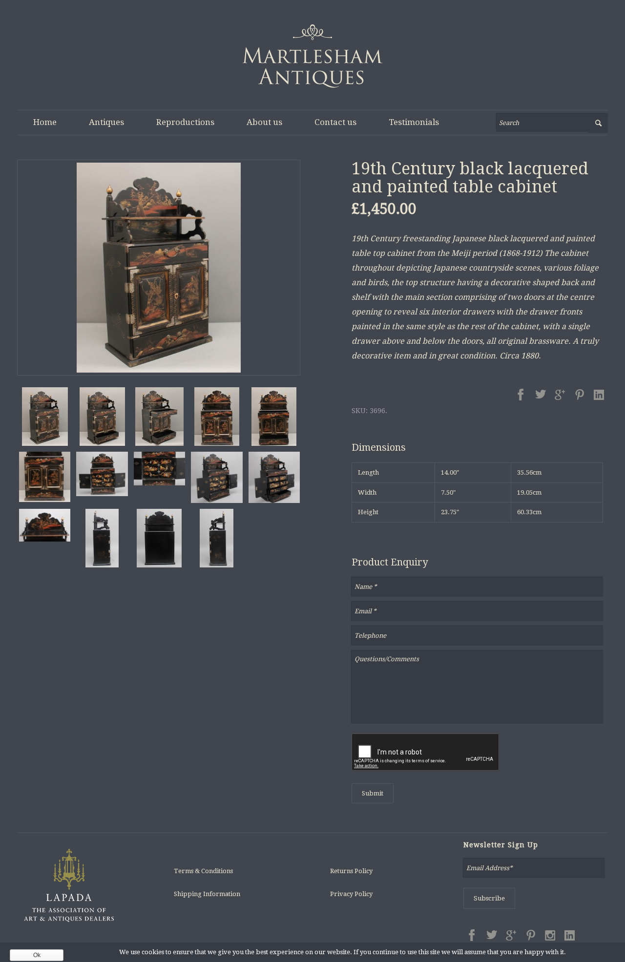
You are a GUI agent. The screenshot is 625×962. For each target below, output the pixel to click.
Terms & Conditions (203, 871)
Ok (37, 955)
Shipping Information (207, 894)
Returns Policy (351, 871)
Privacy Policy (351, 894)
